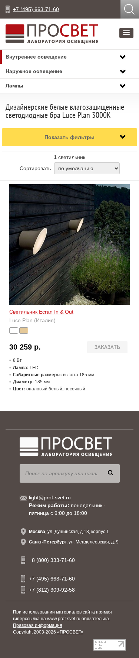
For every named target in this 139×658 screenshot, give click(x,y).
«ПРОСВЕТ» (70, 632)
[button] (126, 33)
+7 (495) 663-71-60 (36, 9)
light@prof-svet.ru (50, 497)
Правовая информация (37, 625)
